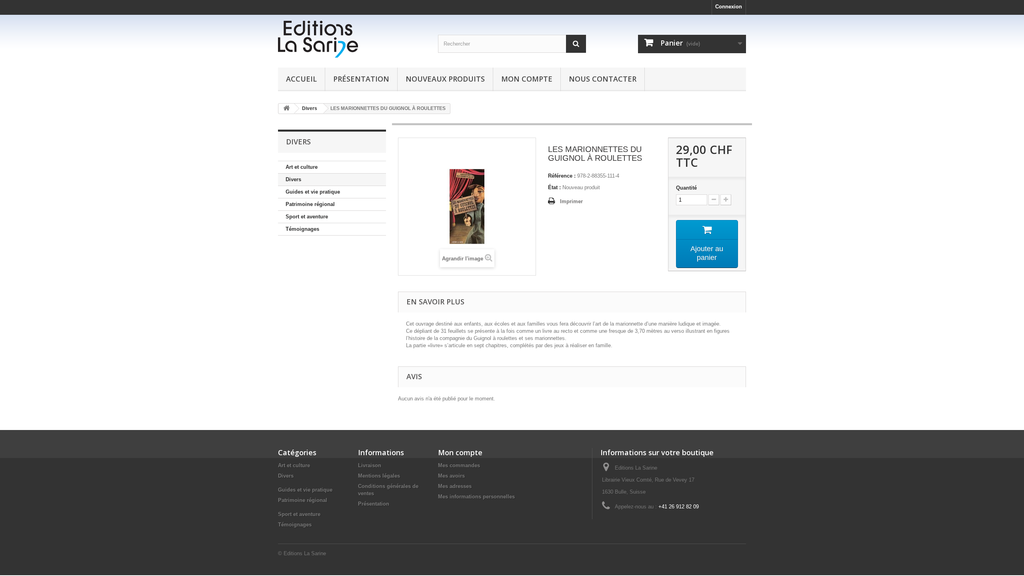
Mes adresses (455, 486)
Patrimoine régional (310, 204)
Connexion (728, 7)
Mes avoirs (451, 476)
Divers (293, 179)
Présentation (361, 79)
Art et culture (302, 167)
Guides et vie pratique (313, 192)
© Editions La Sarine (302, 553)
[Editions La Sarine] (352, 39)
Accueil (301, 79)
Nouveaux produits (445, 79)
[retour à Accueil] (286, 109)
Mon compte (526, 79)
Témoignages (302, 229)
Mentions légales (379, 476)
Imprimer (571, 201)
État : (554, 187)
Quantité (686, 188)
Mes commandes (459, 465)
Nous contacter (602, 79)
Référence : (562, 176)
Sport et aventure (307, 217)
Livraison (369, 465)
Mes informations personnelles (476, 497)
